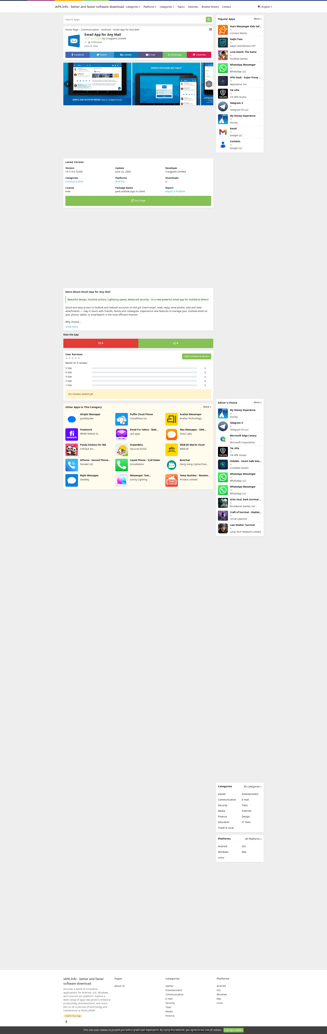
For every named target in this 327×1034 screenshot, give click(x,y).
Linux (221, 857)
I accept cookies (233, 1030)
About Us (119, 986)
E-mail (245, 799)
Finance (222, 816)
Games (222, 794)
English (265, 6)
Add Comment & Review (196, 356)
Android (106, 29)
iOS (244, 846)
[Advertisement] (138, 132)
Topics (181, 6)
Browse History (210, 6)
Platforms (149, 6)
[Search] (209, 19)
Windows (223, 851)
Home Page (71, 29)
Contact (226, 6)
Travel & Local (226, 827)
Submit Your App (73, 1015)
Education (223, 822)
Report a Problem (175, 191)
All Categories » (253, 786)
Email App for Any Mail (126, 29)
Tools (245, 805)
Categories (132, 6)
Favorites (193, 6)
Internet (246, 810)
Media (221, 810)
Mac (244, 851)
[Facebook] (65, 1020)
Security (222, 805)
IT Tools (246, 822)
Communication (90, 29)
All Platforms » (253, 838)
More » (207, 406)
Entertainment (250, 794)
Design (246, 816)
